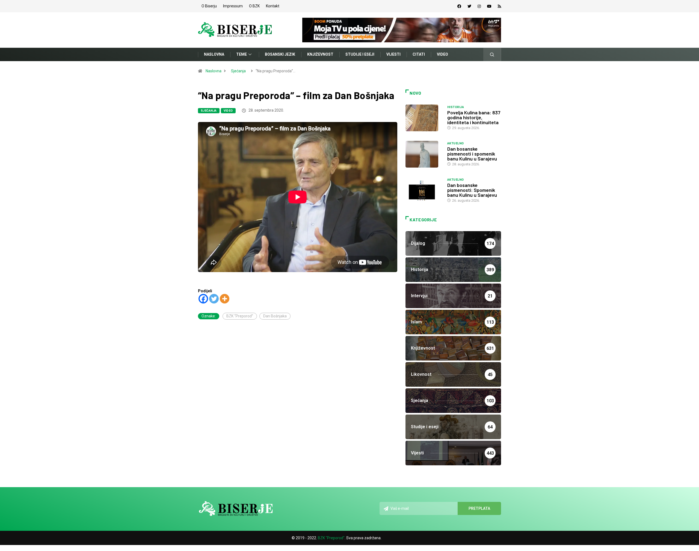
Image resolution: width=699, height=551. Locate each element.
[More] (224, 298)
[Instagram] (479, 6)
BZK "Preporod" (331, 538)
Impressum (233, 6)
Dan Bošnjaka (275, 316)
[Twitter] (469, 6)
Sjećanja (238, 71)
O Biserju (209, 6)
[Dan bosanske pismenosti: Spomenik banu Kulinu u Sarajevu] (423, 190)
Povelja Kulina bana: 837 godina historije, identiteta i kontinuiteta (473, 117)
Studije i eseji (359, 54)
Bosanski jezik (280, 54)
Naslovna (214, 54)
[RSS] (499, 6)
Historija (455, 107)
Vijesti (393, 54)
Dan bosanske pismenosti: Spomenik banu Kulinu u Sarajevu (472, 190)
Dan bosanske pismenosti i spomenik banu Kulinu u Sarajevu (472, 154)
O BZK (254, 6)
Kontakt (272, 6)
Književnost (320, 54)
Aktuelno (455, 143)
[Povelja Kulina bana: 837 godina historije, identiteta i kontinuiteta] (423, 118)
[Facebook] (459, 6)
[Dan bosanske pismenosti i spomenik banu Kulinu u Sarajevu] (423, 154)
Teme (241, 54)
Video (442, 54)
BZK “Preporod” (239, 316)
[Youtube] (489, 6)
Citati (419, 54)
